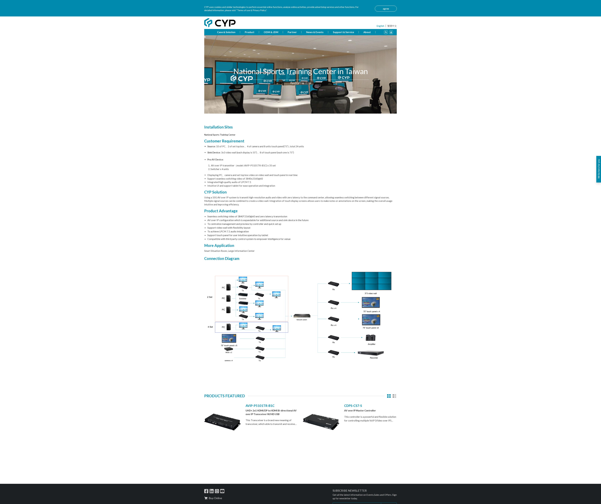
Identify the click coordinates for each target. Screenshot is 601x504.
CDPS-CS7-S (353, 405)
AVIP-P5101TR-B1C (260, 405)
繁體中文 (392, 25)
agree (386, 8)
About (367, 32)
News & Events (315, 32)
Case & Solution (226, 32)
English (380, 25)
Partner (292, 32)
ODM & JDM (271, 32)
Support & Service (343, 32)
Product (249, 32)
